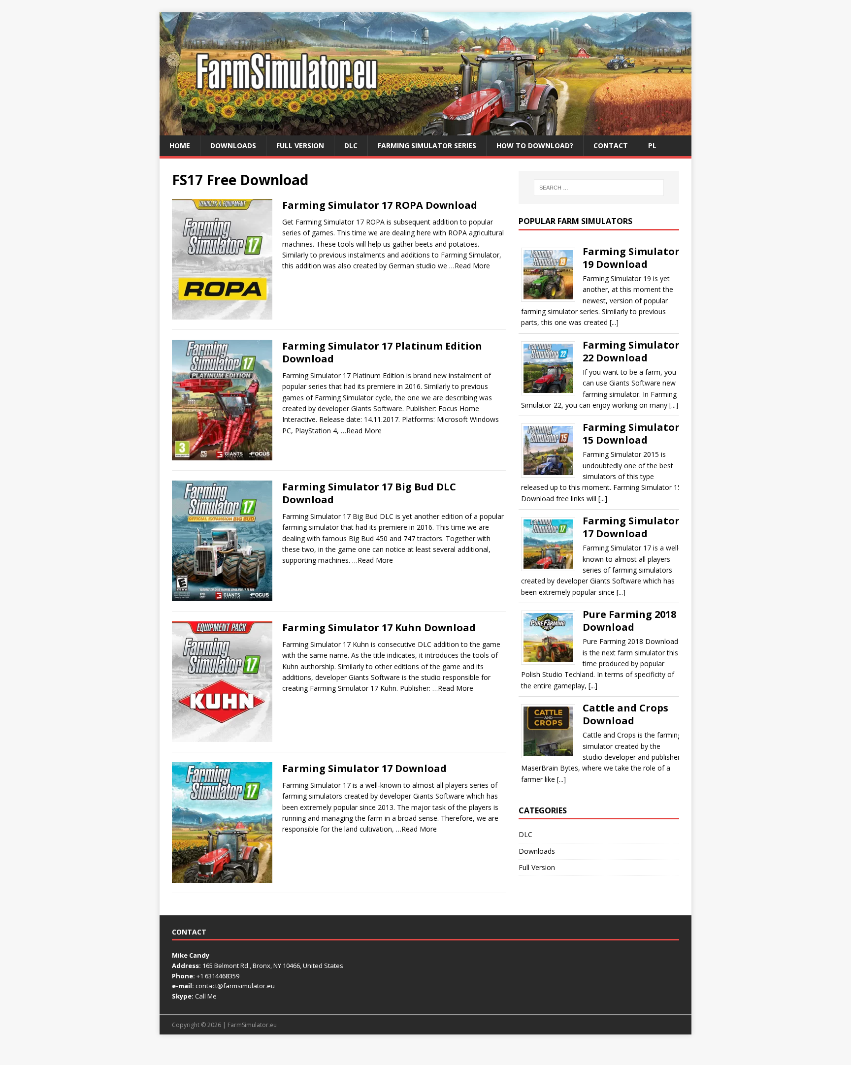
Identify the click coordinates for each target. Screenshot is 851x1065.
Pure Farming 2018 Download (629, 621)
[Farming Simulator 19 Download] (552, 298)
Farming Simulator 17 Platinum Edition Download (382, 352)
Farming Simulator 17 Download (364, 768)
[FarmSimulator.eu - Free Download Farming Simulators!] (425, 129)
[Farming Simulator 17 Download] (552, 568)
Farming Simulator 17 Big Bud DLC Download (369, 493)
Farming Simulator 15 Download (631, 433)
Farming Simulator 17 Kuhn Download (379, 627)
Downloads (233, 145)
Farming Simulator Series (427, 145)
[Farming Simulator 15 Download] (552, 474)
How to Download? (534, 145)
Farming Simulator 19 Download (631, 258)
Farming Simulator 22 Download (631, 351)
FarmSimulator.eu (252, 1025)
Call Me (206, 996)
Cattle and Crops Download (625, 714)
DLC (351, 145)
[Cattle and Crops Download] (552, 755)
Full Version (300, 145)
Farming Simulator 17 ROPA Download (379, 205)
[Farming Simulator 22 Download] (552, 391)
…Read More (469, 265)
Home (179, 145)
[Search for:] (598, 187)
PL (652, 145)
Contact (610, 145)
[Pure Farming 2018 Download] (552, 661)
